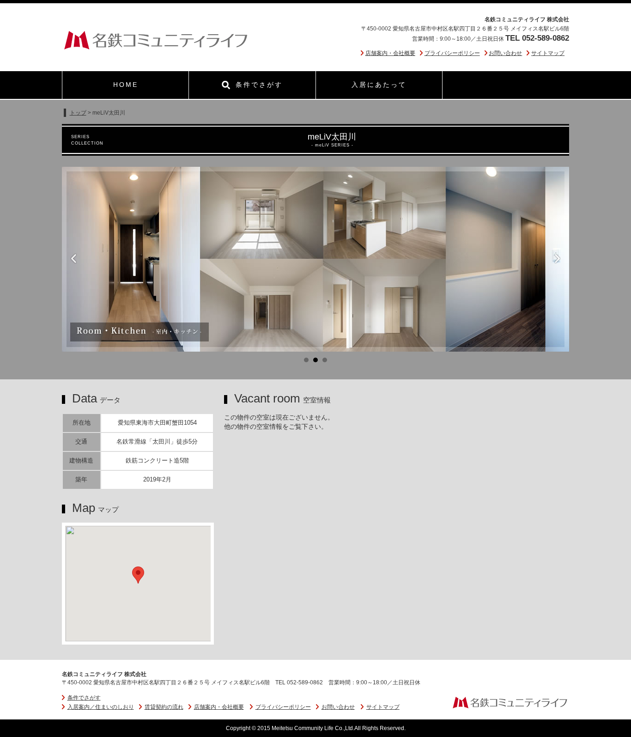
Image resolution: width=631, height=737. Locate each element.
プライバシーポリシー (452, 53)
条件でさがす (84, 697)
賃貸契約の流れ (164, 707)
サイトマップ (547, 53)
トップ (78, 113)
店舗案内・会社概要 (390, 53)
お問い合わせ (505, 53)
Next (557, 259)
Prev (74, 259)
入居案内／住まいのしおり (100, 707)
